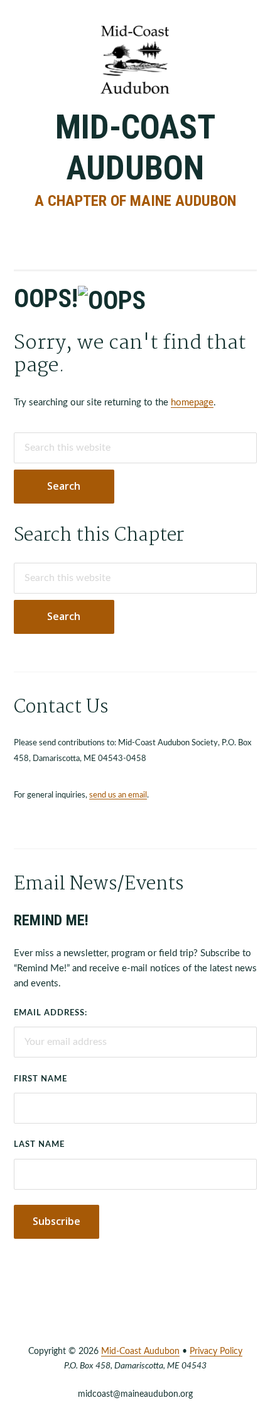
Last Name (39, 1145)
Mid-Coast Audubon (135, 147)
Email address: (50, 1013)
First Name (40, 1079)
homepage (192, 402)
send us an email (118, 795)
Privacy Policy (216, 1351)
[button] (135, 228)
